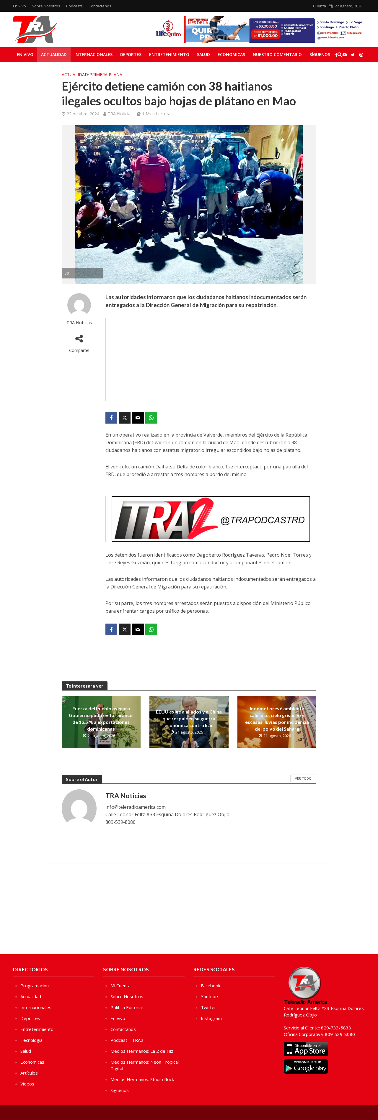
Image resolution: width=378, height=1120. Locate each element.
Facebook (210, 985)
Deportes (130, 54)
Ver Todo (303, 778)
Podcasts (74, 6)
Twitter (208, 1007)
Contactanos (100, 6)
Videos (27, 1084)
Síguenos (319, 54)
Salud (203, 54)
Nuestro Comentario (277, 54)
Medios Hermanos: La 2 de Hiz (141, 1051)
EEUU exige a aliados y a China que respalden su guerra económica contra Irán (189, 718)
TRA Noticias (120, 114)
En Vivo (19, 6)
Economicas (231, 54)
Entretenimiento (169, 54)
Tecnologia (31, 1040)
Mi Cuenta (120, 985)
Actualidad (54, 54)
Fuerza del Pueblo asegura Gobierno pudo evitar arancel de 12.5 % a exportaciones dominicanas (101, 719)
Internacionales (93, 54)
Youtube (209, 996)
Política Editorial (126, 1007)
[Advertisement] (211, 359)
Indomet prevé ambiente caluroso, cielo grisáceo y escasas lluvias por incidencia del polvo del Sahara (277, 719)
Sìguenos (119, 1090)
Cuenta (319, 6)
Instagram (211, 1018)
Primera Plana (105, 74)
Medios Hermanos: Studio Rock (142, 1079)
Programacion (34, 985)
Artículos (29, 1073)
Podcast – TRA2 (126, 1040)
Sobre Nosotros (46, 6)
